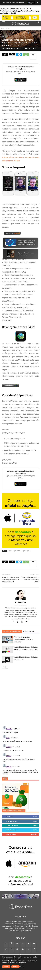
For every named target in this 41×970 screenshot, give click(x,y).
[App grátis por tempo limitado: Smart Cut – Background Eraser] (7, 649)
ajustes (23, 963)
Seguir (35, 821)
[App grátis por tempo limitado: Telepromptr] (7, 659)
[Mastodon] (34, 950)
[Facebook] (14, 622)
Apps (7, 28)
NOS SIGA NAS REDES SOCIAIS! (13, 811)
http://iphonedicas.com (20, 605)
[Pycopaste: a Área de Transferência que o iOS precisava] (7, 639)
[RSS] (28, 945)
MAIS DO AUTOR (28, 631)
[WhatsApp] (26, 56)
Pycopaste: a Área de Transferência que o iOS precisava (23, 639)
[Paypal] (17, 945)
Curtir (35, 816)
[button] (3, 23)
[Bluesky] (28, 950)
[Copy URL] (5, 56)
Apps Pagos (26, 550)
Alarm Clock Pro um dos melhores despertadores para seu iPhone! (10, 579)
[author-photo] (20, 600)
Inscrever (34, 834)
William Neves (10, 49)
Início (2, 28)
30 (35, 48)
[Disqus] (20, 698)
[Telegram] (19, 56)
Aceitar (6, 966)
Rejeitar (15, 966)
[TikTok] (6, 950)
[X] (12, 56)
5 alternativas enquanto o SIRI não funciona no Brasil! (30, 579)
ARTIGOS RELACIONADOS (12, 631)
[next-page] (6, 667)
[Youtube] (27, 622)
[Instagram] (18, 622)
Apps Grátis (17, 550)
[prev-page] (3, 667)
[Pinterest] (23, 945)
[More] (33, 56)
